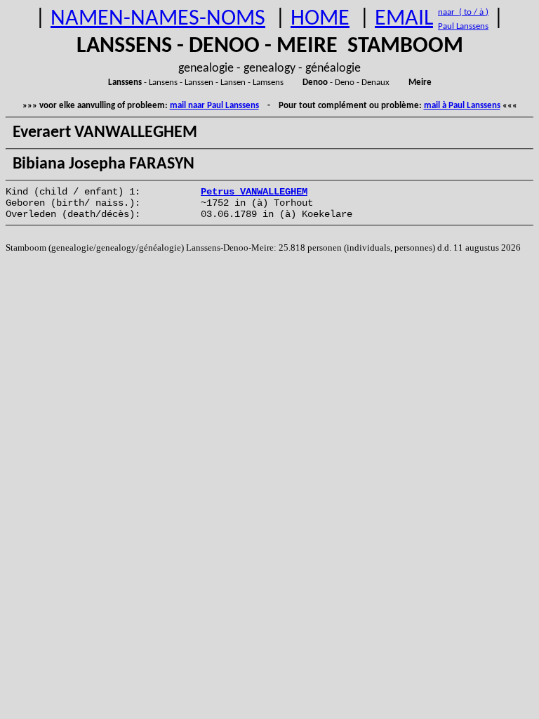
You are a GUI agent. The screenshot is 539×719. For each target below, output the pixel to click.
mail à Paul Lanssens (462, 105)
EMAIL (404, 19)
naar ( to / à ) (463, 12)
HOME (320, 19)
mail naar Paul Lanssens (214, 105)
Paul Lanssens (463, 26)
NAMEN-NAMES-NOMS (158, 19)
